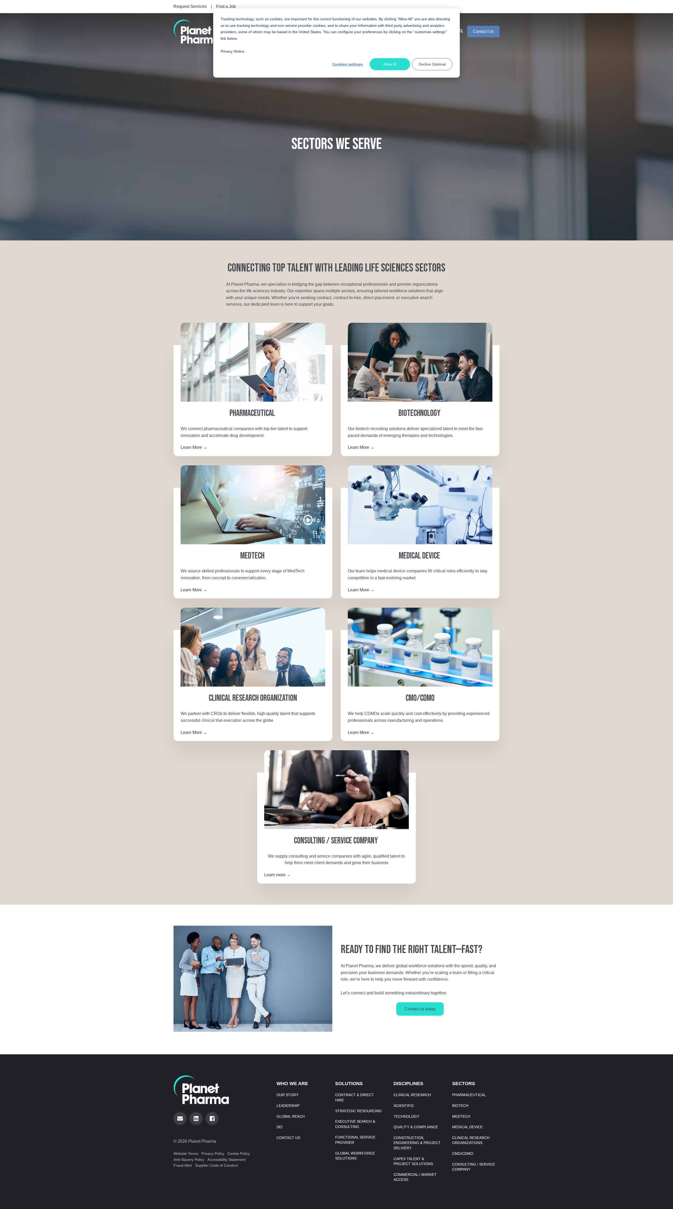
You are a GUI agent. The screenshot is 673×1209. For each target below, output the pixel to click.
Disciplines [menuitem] (408, 1083)
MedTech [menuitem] (461, 1116)
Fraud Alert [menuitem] (183, 1165)
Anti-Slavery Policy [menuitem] (189, 1159)
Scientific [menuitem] (404, 1106)
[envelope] (180, 1118)
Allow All (390, 64)
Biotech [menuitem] (460, 1106)
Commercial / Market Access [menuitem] (415, 1177)
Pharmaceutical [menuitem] (469, 1095)
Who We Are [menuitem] (292, 1083)
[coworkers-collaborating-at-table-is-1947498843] (420, 362)
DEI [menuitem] (280, 1127)
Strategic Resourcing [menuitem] (358, 1111)
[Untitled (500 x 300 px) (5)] (420, 504)
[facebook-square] (212, 1118)
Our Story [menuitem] (287, 1095)
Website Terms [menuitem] (186, 1153)
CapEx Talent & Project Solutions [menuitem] (413, 1161)
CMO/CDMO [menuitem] (462, 1153)
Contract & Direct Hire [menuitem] (354, 1097)
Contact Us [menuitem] (288, 1138)
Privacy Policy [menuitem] (212, 1153)
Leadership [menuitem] (288, 1106)
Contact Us (483, 31)
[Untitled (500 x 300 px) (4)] (420, 647)
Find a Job (226, 6)
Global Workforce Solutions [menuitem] (355, 1156)
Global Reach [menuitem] (291, 1116)
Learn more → (277, 875)
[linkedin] (196, 1118)
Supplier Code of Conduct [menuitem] (216, 1165)
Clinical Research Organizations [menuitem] (471, 1140)
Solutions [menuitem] (349, 1083)
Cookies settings (347, 64)
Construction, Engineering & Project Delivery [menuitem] (417, 1143)
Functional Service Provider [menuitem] (355, 1140)
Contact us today (420, 1009)
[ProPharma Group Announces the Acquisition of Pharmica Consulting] (253, 362)
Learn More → (194, 447)
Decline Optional (432, 64)
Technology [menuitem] (406, 1116)
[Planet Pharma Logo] (197, 31)
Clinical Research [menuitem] (412, 1095)
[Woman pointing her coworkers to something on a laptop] (253, 647)
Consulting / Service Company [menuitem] (473, 1167)
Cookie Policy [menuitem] (238, 1153)
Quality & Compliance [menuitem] (416, 1127)
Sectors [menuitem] (463, 1083)
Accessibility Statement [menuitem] (226, 1159)
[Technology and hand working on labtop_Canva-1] (253, 504)
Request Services (190, 6)
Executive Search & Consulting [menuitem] (355, 1124)
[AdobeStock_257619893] (336, 789)
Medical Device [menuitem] (467, 1127)
